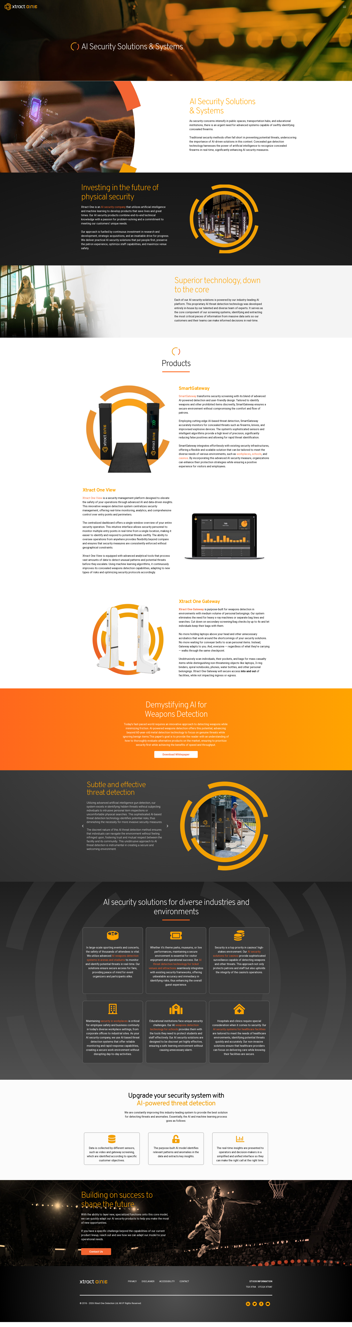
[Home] (104, 1282)
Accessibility (167, 1281)
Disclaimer (148, 1281)
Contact (184, 1281)
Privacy (132, 1281)
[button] (82, 826)
